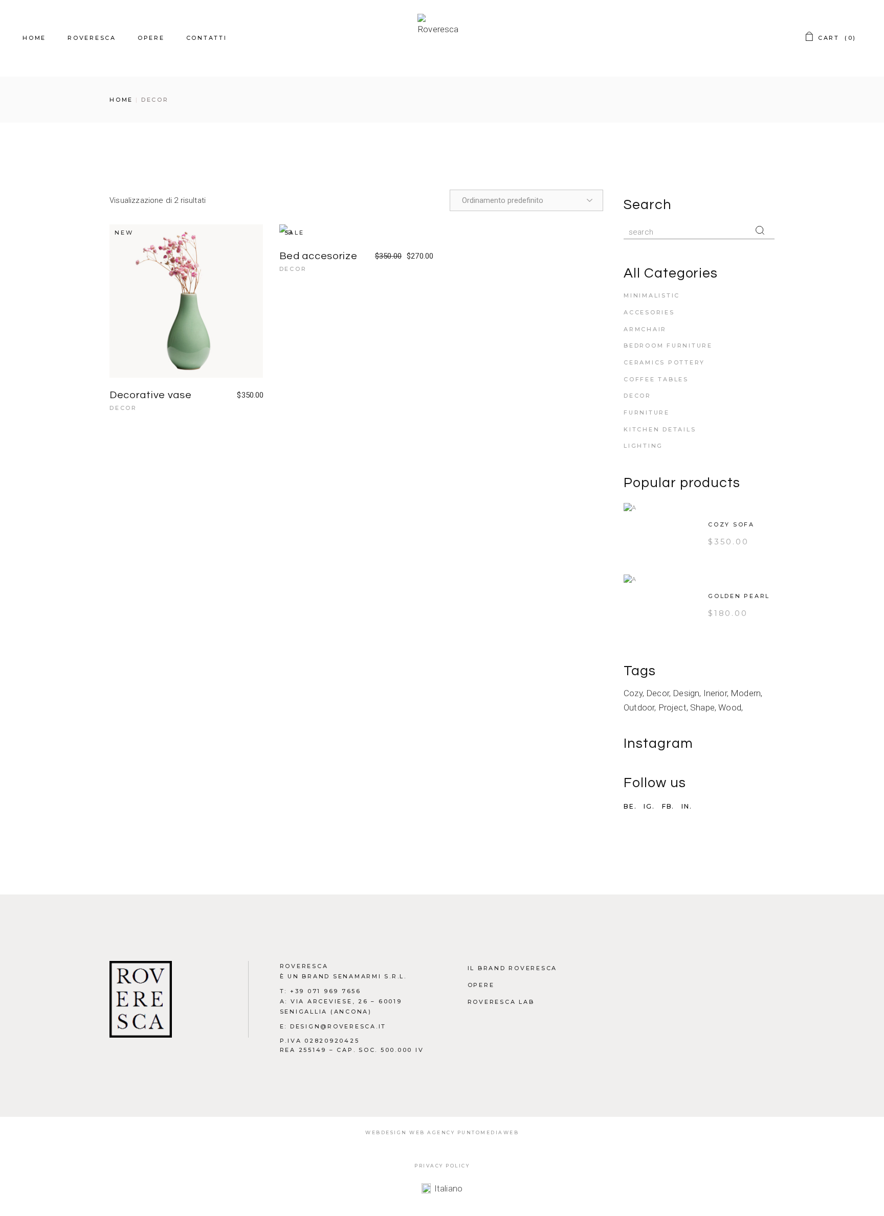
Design (686, 693)
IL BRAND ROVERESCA (513, 968)
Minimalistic (652, 295)
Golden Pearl (739, 596)
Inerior (715, 693)
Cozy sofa (731, 524)
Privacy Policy (442, 1165)
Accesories (649, 312)
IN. (686, 807)
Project (672, 707)
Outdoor (639, 707)
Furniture (647, 412)
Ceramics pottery (664, 362)
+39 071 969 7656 (325, 991)
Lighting (643, 445)
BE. (630, 807)
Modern (746, 693)
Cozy (633, 693)
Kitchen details (660, 429)
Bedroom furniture (668, 345)
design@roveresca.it (338, 1026)
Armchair (645, 329)
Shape (702, 707)
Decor (123, 408)
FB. (668, 807)
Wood (729, 707)
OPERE (481, 985)
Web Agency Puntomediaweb (464, 1132)
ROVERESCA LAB (501, 1001)
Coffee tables (656, 379)
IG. (649, 807)
